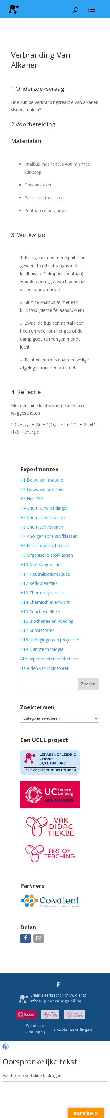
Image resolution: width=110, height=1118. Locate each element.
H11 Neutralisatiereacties (45, 574)
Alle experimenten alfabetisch (49, 659)
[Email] (39, 939)
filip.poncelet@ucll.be (60, 1001)
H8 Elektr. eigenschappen (45, 545)
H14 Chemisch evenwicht (45, 602)
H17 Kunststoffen (37, 630)
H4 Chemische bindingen (44, 508)
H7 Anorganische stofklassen (49, 536)
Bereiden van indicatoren (44, 668)
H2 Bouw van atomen (42, 489)
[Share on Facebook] (26, 939)
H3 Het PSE (31, 498)
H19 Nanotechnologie (42, 649)
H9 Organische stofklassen (46, 555)
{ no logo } (35, 1032)
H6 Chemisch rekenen (41, 527)
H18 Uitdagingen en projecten (49, 640)
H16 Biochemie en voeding (46, 621)
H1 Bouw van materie (41, 480)
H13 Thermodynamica (42, 593)
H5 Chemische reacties (42, 517)
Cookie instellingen (73, 1030)
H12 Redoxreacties (38, 583)
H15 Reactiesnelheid (40, 611)
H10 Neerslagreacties (41, 564)
